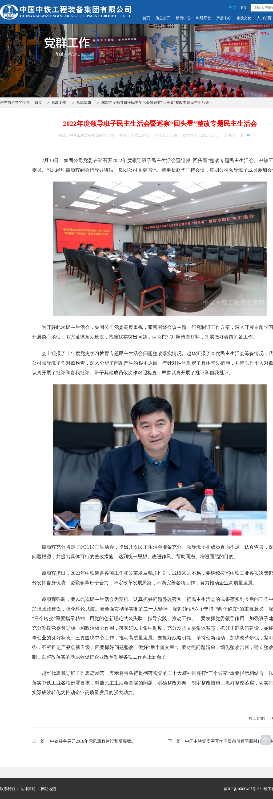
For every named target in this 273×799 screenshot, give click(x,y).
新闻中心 (183, 18)
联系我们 (7, 789)
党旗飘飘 (83, 103)
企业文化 (243, 18)
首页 (146, 18)
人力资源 (264, 18)
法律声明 (28, 789)
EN (243, 8)
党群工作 (58, 103)
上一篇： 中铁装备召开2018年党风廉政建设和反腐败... (83, 741)
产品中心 (223, 18)
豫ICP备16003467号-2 (241, 789)
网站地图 (48, 789)
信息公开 (162, 18)
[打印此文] (256, 719)
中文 (232, 8)
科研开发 (203, 18)
